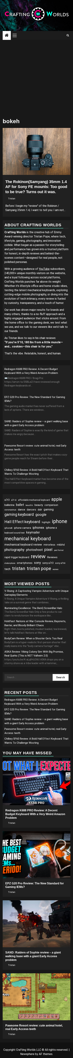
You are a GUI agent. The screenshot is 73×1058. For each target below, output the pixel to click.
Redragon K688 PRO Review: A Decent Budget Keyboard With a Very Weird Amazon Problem (35, 814)
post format (58, 550)
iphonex (38, 528)
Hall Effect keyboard (22, 522)
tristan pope (39, 568)
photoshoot (34, 550)
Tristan (11, 198)
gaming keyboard (19, 514)
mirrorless (49, 544)
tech (7, 569)
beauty (39, 505)
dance (21, 509)
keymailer (33, 532)
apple (56, 499)
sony (37, 563)
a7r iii (13, 500)
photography (14, 550)
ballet (20, 505)
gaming (49, 509)
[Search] (68, 35)
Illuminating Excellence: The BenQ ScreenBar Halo (33, 608)
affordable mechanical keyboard (34, 500)
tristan (18, 568)
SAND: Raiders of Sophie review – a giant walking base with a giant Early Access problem (33, 956)
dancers (31, 509)
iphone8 (8, 528)
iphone (59, 521)
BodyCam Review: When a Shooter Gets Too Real (33, 638)
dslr (40, 509)
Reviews (52, 557)
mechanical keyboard (27, 538)
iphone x (51, 527)
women (55, 569)
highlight (46, 522)
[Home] (7, 35)
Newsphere (27, 1054)
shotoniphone (9, 563)
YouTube (44, 269)
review (38, 556)
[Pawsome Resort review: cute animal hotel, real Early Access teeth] (36, 996)
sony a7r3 (48, 563)
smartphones (24, 563)
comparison (51, 505)
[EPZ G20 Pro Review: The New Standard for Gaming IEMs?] (36, 854)
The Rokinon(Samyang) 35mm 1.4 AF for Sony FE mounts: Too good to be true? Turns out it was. (36, 186)
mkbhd (61, 544)
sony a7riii (60, 563)
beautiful (29, 505)
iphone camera (22, 527)
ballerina (9, 505)
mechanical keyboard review (23, 544)
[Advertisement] (36, 78)
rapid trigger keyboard (16, 557)
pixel (48, 549)
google (40, 514)
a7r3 (7, 499)
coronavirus (10, 510)
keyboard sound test (14, 533)
